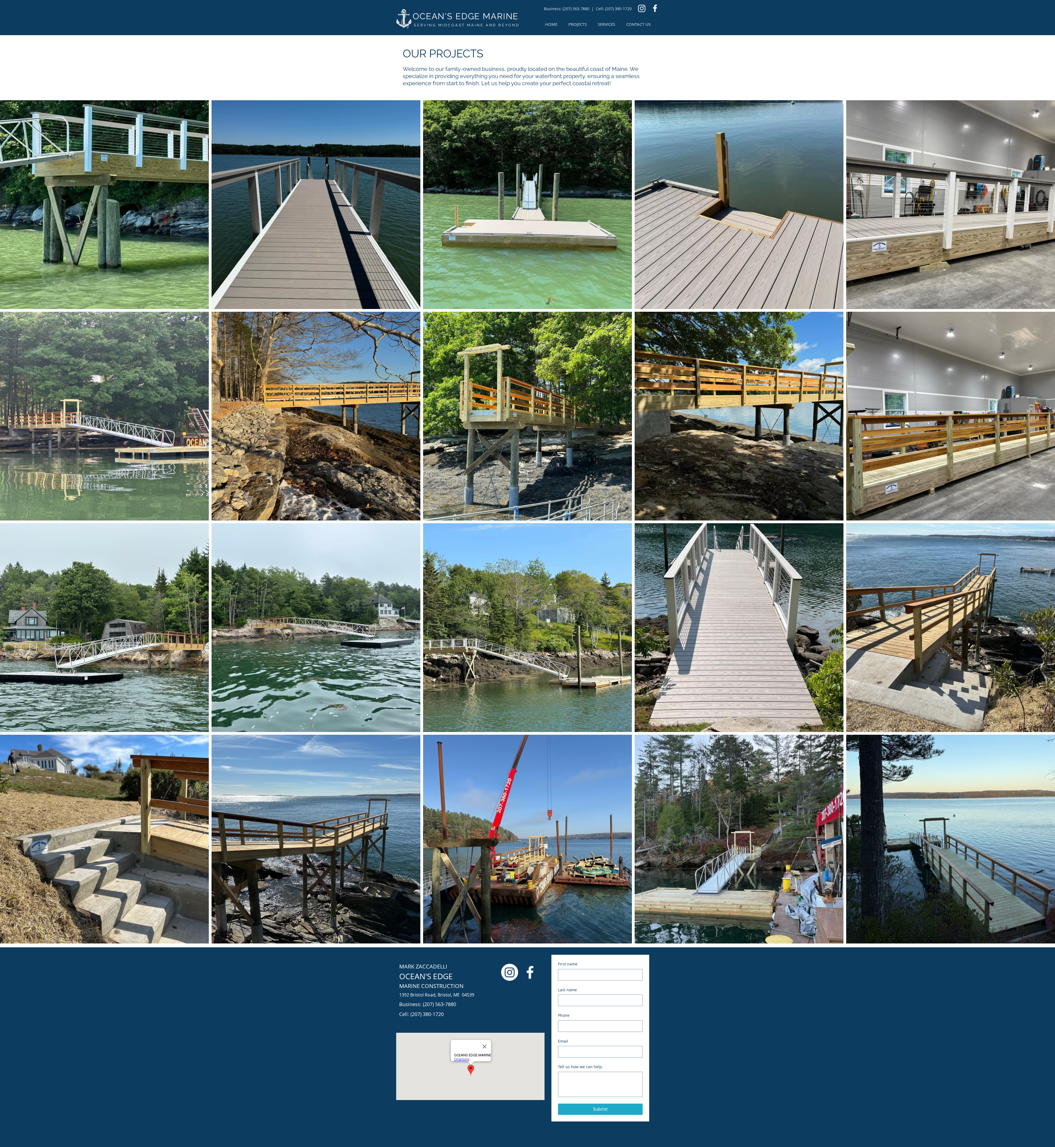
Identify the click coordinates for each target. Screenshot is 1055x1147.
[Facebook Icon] (655, 8)
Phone (564, 1015)
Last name (567, 989)
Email (563, 1041)
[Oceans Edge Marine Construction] (509, 972)
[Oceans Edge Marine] (642, 8)
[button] (606, 24)
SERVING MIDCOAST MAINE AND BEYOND (467, 25)
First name (568, 964)
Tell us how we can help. (580, 1066)
